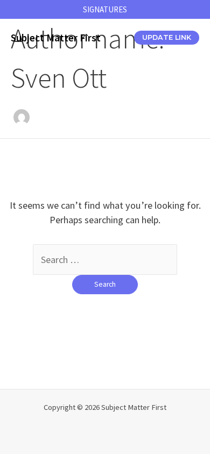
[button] (105, 9)
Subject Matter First (56, 37)
